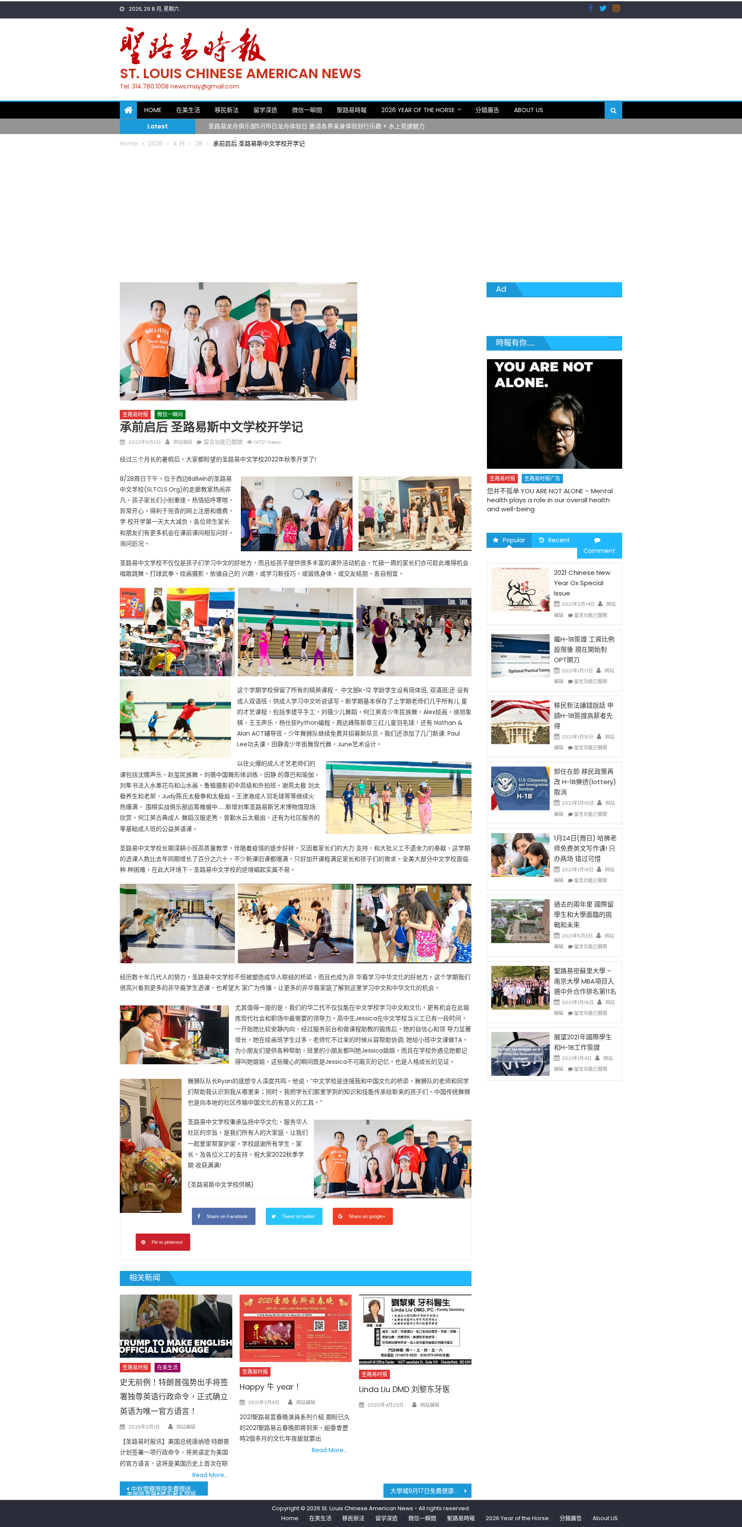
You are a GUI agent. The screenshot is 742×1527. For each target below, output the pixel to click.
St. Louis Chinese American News (241, 73)
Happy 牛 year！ (270, 1386)
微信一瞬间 (170, 414)
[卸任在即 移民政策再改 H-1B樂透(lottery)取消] (520, 788)
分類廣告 (487, 110)
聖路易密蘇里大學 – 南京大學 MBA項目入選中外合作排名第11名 (585, 981)
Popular (514, 540)
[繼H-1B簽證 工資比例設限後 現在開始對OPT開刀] (520, 655)
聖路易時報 (352, 110)
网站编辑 (182, 442)
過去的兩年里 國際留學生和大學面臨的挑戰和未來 (584, 914)
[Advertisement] (371, 213)
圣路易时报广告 (542, 461)
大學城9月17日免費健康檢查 (428, 1491)
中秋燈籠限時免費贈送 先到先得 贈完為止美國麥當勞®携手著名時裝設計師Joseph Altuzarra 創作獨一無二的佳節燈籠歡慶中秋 (167, 1490)
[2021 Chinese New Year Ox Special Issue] (520, 589)
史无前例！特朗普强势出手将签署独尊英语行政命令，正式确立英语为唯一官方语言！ (174, 1397)
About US (528, 110)
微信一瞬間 (307, 110)
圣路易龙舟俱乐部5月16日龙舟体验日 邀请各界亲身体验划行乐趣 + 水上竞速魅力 (316, 125)
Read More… (210, 1475)
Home (152, 110)
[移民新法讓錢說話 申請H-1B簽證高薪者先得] (520, 722)
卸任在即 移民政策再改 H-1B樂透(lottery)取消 (585, 782)
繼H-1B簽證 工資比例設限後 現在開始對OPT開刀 (584, 649)
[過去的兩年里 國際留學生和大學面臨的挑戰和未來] (520, 920)
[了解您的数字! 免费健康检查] (555, 405)
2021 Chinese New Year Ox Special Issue (582, 583)
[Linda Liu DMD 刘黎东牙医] (415, 1330)
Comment (599, 551)
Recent (559, 540)
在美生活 (188, 110)
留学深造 (265, 110)
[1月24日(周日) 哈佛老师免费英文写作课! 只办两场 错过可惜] (520, 854)
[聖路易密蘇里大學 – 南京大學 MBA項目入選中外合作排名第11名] (520, 987)
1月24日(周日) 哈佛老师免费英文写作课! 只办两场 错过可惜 (585, 848)
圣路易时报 (135, 414)
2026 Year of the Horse (418, 110)
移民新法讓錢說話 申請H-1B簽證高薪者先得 (584, 715)
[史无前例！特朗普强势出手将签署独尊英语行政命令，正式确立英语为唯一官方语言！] (176, 1326)
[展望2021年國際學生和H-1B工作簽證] (520, 1053)
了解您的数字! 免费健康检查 (527, 473)
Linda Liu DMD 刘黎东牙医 (404, 1389)
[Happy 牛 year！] (296, 1328)
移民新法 (227, 110)
